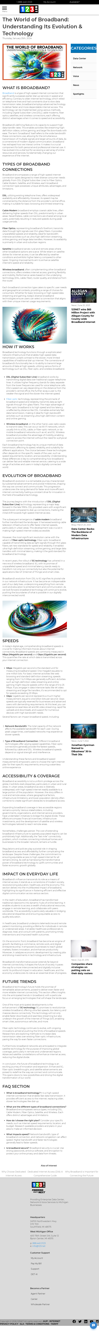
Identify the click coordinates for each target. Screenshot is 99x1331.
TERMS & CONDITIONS (37, 1324)
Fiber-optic (12, 399)
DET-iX (34, 1274)
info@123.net (38, 1246)
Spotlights (78, 94)
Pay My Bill (36, 1263)
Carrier (34, 1299)
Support (35, 1269)
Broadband (8, 93)
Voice (76, 76)
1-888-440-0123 (24, 2)
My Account (49, 2)
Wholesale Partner (40, 1304)
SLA (22, 1324)
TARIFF (54, 1324)
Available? (75, 2)
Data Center (79, 58)
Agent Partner (38, 1293)
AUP (45, 1321)
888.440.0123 (39, 1243)
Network (77, 67)
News (76, 85)
